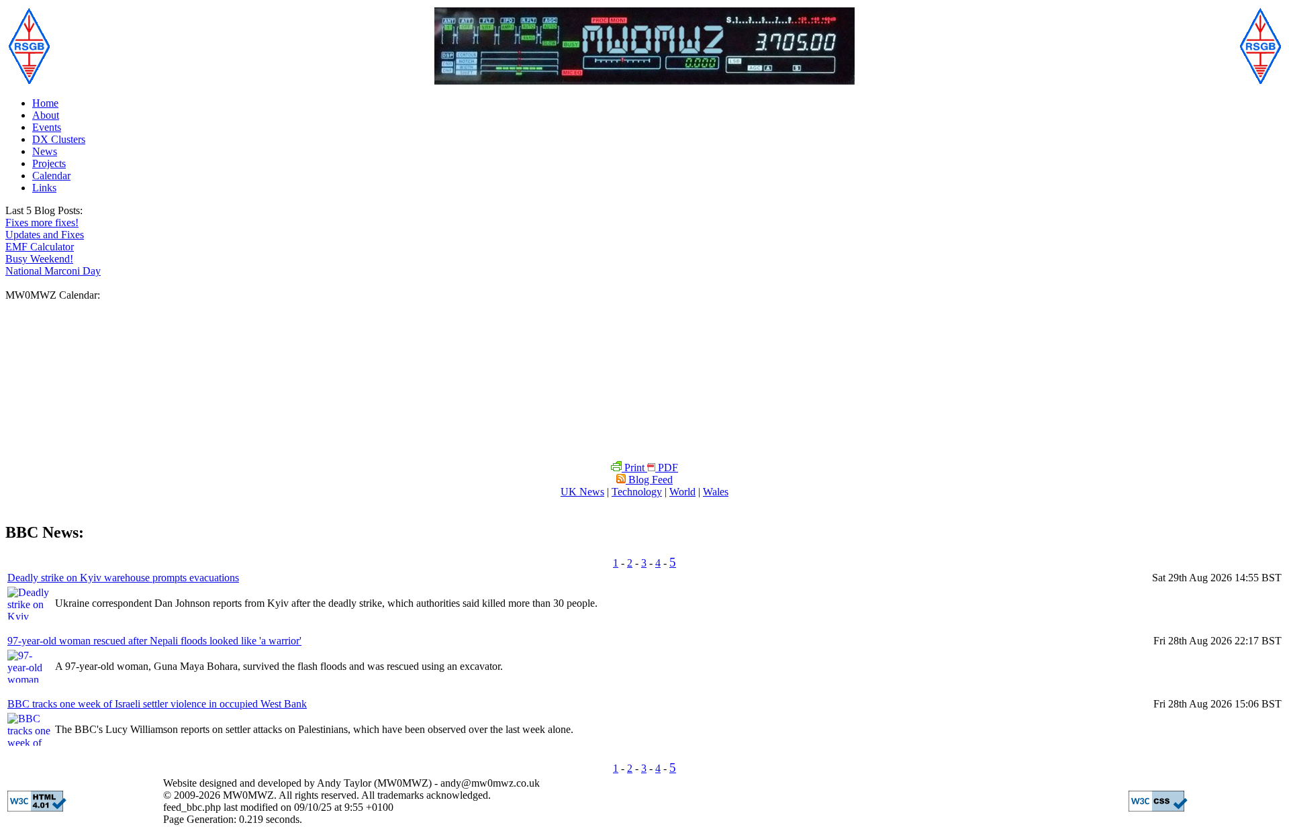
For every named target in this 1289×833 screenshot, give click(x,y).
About (45, 115)
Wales (715, 491)
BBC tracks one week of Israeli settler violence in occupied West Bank (157, 703)
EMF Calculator (39, 246)
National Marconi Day (53, 271)
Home (45, 103)
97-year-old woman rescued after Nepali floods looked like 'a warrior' (154, 640)
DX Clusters (58, 139)
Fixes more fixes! (42, 222)
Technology (637, 491)
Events (46, 127)
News (44, 151)
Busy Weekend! (39, 258)
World (682, 491)
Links (44, 187)
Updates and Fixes (44, 234)
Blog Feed (649, 479)
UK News (582, 491)
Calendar (51, 175)
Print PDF (650, 467)
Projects (49, 163)
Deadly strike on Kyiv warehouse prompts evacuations (123, 577)
